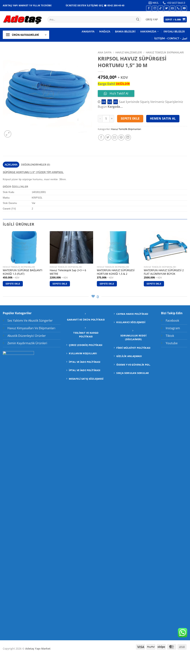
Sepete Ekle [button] (13, 283)
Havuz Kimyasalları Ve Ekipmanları (31, 328)
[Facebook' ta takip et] (148, 8)
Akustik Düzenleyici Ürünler (26, 336)
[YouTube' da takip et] (184, 8)
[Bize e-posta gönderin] (172, 8)
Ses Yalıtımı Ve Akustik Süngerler (30, 320)
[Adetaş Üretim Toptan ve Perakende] (22, 19)
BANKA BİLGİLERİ (125, 31)
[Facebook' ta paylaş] (101, 137)
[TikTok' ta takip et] (160, 8)
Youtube (172, 343)
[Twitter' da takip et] (166, 8)
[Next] (187, 262)
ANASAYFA (88, 31)
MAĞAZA (104, 31)
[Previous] (3, 262)
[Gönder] (138, 19)
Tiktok (170, 336)
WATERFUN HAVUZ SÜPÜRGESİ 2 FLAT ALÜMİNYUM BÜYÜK (164, 272)
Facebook (172, 320)
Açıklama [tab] (11, 164)
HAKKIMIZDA (148, 31)
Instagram (173, 328)
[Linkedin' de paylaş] (128, 137)
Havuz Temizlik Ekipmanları (165, 52)
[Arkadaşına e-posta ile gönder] (115, 137)
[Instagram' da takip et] (154, 8)
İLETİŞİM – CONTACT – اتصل (170, 38)
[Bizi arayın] (178, 8)
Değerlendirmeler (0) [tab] (35, 164)
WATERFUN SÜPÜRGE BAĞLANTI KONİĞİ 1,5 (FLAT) (22, 272)
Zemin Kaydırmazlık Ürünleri (27, 343)
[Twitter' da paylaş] (108, 137)
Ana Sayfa (105, 52)
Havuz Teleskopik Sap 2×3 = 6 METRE (68, 272)
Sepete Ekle (130, 118)
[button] (152, 19)
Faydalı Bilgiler (174, 31)
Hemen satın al (163, 118)
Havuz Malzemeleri (128, 52)
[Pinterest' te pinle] (121, 137)
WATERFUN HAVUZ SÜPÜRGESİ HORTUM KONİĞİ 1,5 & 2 (116, 272)
